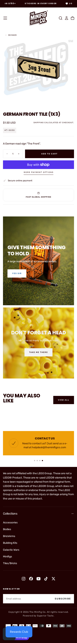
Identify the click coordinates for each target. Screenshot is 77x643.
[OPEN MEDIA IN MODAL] (72, 101)
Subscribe (63, 598)
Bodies (7, 529)
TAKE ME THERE (38, 352)
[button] (5, 18)
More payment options (38, 172)
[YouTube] (38, 578)
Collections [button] (10, 513)
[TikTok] (46, 578)
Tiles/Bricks (10, 563)
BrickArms (9, 536)
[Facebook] (31, 578)
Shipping (38, 122)
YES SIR (17, 273)
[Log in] (66, 18)
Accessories (10, 522)
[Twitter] (53, 578)
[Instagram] (23, 578)
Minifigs (7, 556)
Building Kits (10, 542)
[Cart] (72, 18)
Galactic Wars (11, 549)
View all (63, 400)
